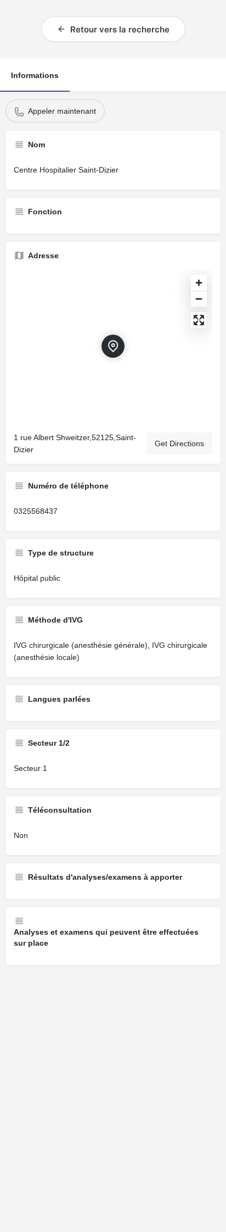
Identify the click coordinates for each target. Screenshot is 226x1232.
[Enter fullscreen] (199, 320)
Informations (35, 75)
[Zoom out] (199, 299)
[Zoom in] (199, 283)
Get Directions (179, 443)
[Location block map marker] (113, 346)
